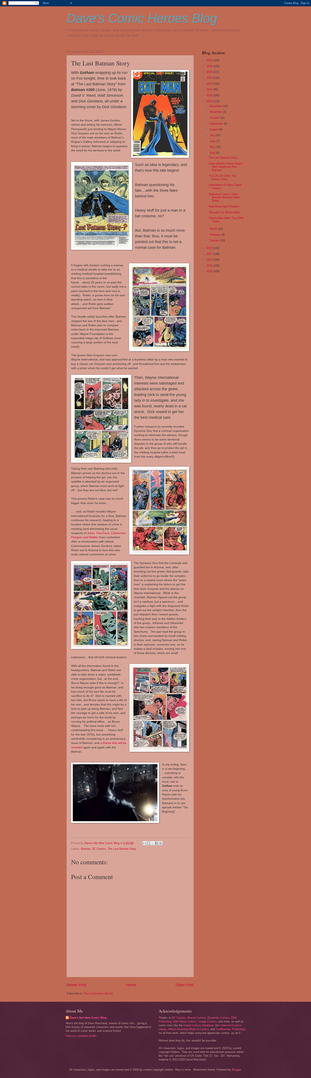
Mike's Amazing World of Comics (188, 1029)
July (213, 135)
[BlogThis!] (148, 843)
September (217, 123)
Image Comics (207, 1021)
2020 (209, 95)
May (213, 146)
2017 (209, 254)
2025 (209, 66)
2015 (209, 265)
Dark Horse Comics (185, 1021)
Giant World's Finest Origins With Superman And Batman (226, 167)
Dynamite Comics (218, 1017)
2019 (209, 101)
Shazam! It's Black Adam (224, 212)
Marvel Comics (196, 1017)
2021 (209, 89)
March (214, 228)
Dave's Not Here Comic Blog (88, 1017)
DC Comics (99, 848)
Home (131, 985)
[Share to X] (152, 843)
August (214, 129)
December (216, 106)
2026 (209, 60)
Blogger (236, 1069)
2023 (209, 77)
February (215, 234)
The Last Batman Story (122, 848)
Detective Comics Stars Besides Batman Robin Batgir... (224, 197)
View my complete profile (81, 1035)
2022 (209, 83)
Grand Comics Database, (198, 1025)
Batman (85, 848)
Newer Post (76, 985)
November (216, 111)
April (213, 152)
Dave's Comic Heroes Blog (142, 18)
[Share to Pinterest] (160, 843)
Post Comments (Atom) (98, 993)
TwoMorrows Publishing (230, 1029)
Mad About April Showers (224, 206)
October (215, 117)
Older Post (185, 985)
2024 (209, 71)
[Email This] (144, 843)
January (215, 240)
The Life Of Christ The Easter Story (222, 177)
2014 (209, 271)
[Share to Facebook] (156, 843)
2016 (209, 259)
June (213, 141)
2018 (209, 248)
